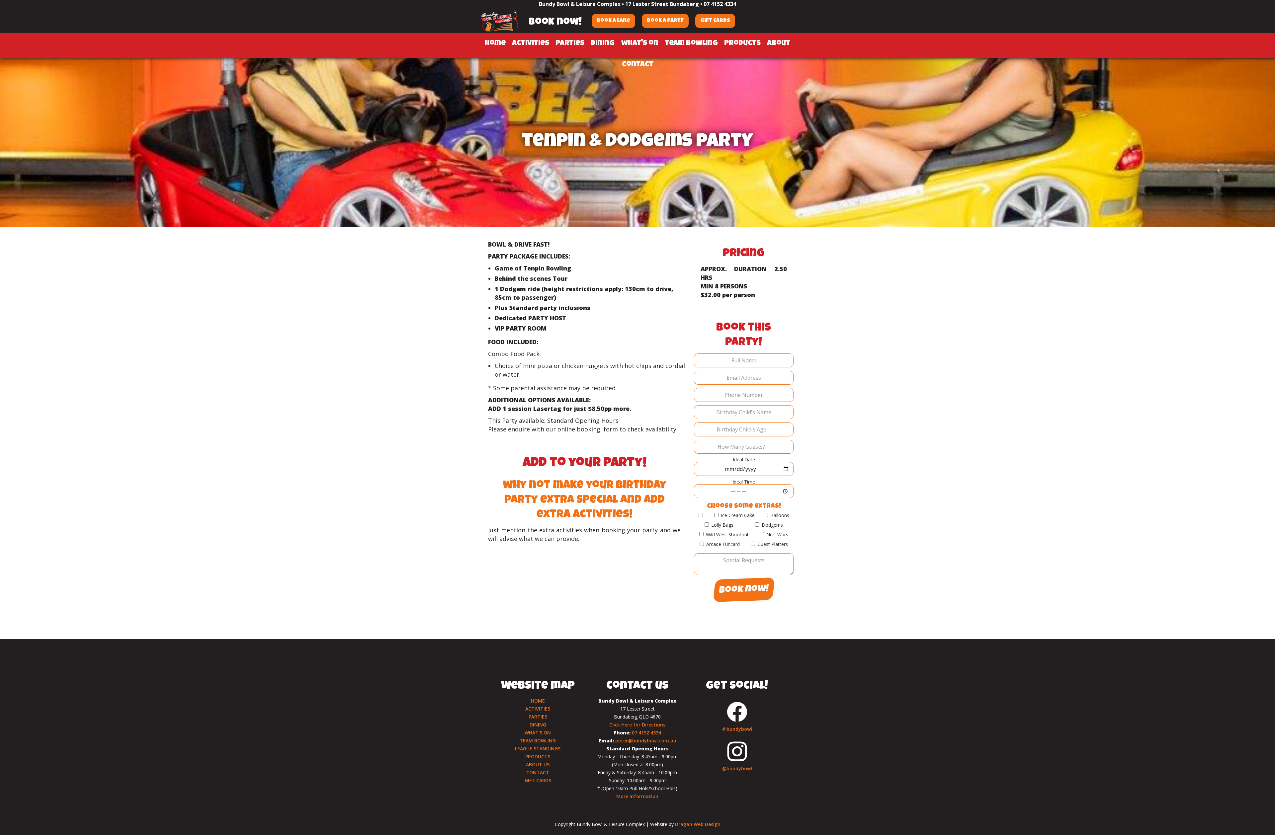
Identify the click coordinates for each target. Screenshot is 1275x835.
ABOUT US (538, 764)
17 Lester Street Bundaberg (662, 4)
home (495, 43)
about (778, 43)
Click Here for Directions (637, 724)
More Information (637, 796)
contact (637, 65)
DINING (538, 724)
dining (603, 43)
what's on (639, 43)
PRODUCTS (537, 756)
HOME (538, 701)
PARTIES (538, 717)
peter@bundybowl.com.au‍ (645, 740)
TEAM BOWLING (538, 740)
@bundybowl (737, 729)
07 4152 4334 (720, 4)
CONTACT (537, 772)
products (742, 43)
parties (569, 43)
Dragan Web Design (698, 824)
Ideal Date (744, 459)
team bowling (691, 43)
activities (530, 43)
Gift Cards (715, 21)
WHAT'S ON (538, 732)
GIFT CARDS (538, 780)
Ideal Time (743, 481)
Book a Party (665, 21)
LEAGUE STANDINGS (537, 748)
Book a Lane (613, 21)
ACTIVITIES (537, 709)
